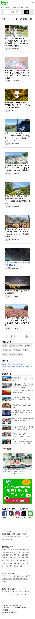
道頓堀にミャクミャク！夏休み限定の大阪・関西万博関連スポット (22, 419)
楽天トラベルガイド (18, 7)
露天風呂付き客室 (10, 366)
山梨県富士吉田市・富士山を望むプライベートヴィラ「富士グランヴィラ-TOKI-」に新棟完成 (17, 167)
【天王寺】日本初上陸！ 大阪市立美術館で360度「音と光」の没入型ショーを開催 (21, 412)
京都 (9, 206)
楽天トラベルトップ (6, 7)
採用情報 (18, 608)
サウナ (12, 364)
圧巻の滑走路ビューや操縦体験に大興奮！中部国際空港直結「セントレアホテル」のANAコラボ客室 (22, 385)
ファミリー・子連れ (26, 366)
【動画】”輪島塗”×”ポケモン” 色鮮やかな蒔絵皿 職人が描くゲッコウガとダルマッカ (22, 405)
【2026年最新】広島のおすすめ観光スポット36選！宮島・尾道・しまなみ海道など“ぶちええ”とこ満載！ (22, 428)
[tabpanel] (17, 462)
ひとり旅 (18, 366)
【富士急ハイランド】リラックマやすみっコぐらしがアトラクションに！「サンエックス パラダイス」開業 (22, 434)
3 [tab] (20, 473)
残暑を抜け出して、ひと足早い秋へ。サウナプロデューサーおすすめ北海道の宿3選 (22, 378)
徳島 (9, 81)
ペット (3, 369)
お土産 (22, 364)
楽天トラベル (4, 3)
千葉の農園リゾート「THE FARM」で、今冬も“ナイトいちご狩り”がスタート (17, 105)
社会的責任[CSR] (8, 608)
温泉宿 (3, 366)
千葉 (9, 49)
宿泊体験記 (17, 364)
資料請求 (5, 610)
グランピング (28, 7)
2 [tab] (17, 473)
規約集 (24, 608)
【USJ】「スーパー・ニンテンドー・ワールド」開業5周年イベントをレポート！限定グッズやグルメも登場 (22, 441)
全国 (9, 296)
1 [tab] (15, 473)
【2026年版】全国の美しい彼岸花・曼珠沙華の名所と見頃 (22, 391)
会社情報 (5, 605)
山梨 (9, 173)
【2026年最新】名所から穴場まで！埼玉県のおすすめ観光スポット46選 (22, 398)
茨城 (9, 144)
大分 (9, 328)
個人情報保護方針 (15, 605)
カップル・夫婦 (6, 364)
